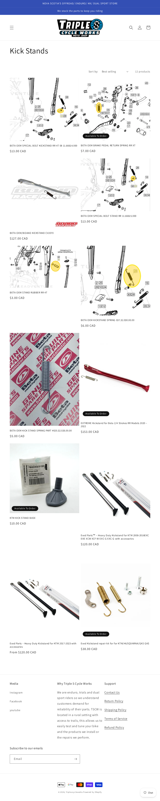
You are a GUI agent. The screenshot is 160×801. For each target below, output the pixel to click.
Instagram (16, 692)
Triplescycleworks (74, 792)
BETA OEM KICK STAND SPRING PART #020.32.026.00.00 (41, 430)
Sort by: (93, 71)
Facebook (16, 701)
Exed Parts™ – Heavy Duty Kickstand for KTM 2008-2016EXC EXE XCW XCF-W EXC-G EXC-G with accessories (115, 537)
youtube (15, 710)
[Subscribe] (75, 759)
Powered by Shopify (92, 792)
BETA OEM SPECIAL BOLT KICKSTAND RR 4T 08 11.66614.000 (43, 145)
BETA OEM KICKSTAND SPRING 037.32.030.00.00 (107, 320)
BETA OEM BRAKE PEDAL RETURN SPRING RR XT (108, 145)
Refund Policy (114, 727)
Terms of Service (115, 719)
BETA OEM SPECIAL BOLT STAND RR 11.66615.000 (108, 216)
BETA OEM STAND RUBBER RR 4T (28, 292)
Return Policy (113, 701)
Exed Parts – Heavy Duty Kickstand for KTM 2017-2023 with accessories (43, 645)
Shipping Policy (115, 710)
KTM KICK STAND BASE (23, 518)
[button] (11, 27)
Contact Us (112, 692)
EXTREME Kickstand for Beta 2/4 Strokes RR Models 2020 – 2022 (114, 425)
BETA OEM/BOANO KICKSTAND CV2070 (32, 233)
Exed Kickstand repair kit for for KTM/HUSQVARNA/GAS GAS (115, 643)
